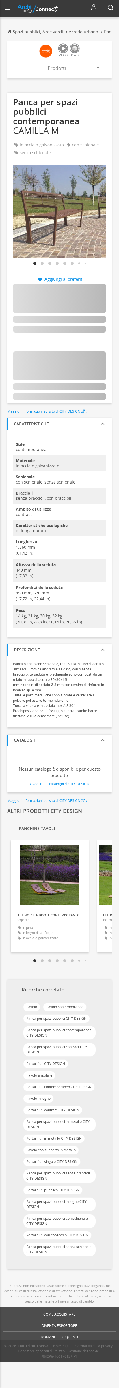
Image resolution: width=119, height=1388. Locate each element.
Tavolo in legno (38, 1098)
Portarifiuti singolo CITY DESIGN (51, 1161)
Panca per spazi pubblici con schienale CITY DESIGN (57, 1221)
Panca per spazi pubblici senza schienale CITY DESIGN (59, 1249)
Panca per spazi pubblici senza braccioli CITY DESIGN (58, 1176)
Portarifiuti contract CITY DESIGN (52, 1110)
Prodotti (57, 68)
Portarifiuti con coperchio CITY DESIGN (57, 1235)
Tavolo (31, 1006)
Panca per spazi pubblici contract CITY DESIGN (56, 1049)
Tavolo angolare (39, 1075)
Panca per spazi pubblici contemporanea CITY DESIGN (59, 1033)
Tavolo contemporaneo (64, 1006)
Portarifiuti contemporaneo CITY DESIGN (59, 1086)
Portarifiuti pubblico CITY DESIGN (52, 1190)
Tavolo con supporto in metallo (51, 1150)
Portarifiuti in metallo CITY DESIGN (54, 1138)
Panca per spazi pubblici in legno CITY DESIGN (56, 1204)
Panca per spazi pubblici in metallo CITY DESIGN (58, 1124)
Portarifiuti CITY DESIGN (45, 1063)
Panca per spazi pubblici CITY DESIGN (56, 1018)
